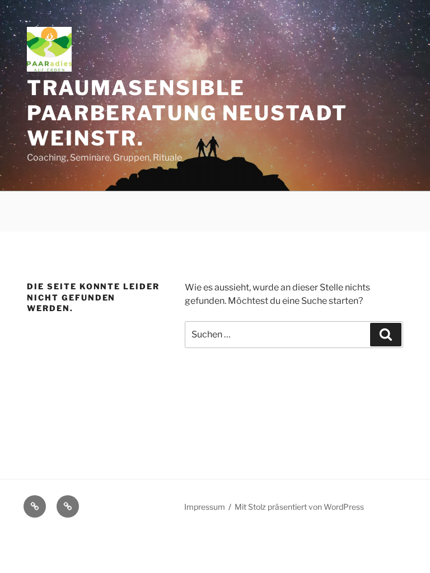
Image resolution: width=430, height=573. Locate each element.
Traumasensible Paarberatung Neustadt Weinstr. (187, 113)
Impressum (204, 506)
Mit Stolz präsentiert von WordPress (299, 506)
